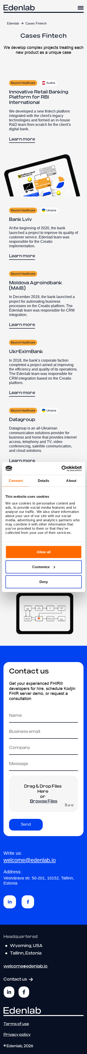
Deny (43, 582)
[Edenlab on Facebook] (23, 992)
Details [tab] (43, 481)
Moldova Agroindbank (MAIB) (35, 285)
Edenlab (13, 23)
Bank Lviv (20, 219)
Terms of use (16, 1023)
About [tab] (71, 481)
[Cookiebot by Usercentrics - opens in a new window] (62, 468)
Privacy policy (17, 1034)
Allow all (44, 552)
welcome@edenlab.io (29, 860)
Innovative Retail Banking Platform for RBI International (38, 97)
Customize (41, 567)
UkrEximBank (26, 352)
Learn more (22, 139)
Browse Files (43, 801)
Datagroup (22, 420)
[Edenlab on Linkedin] (9, 992)
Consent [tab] (16, 481)
